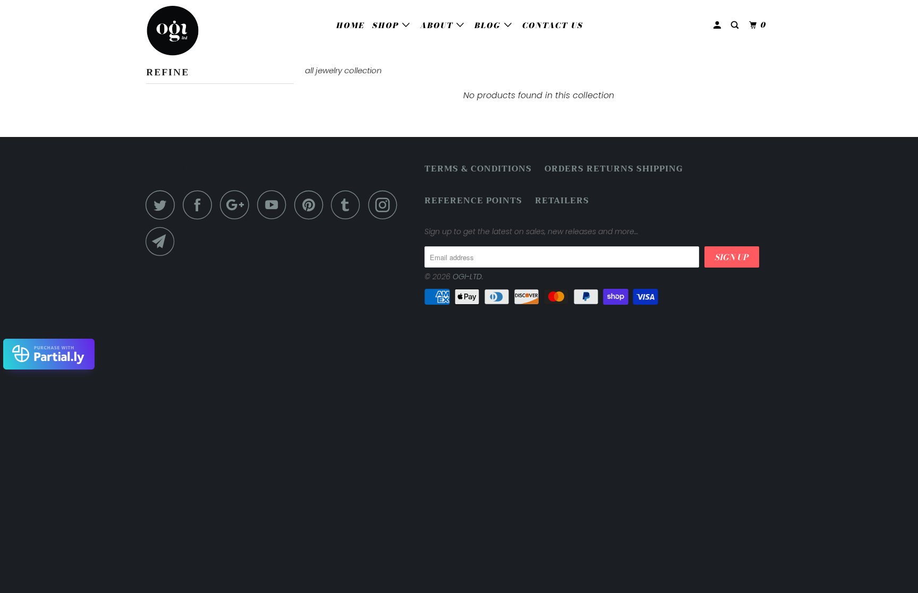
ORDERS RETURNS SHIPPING (614, 169)
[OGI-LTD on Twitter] (163, 204)
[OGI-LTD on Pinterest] (311, 204)
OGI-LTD (467, 276)
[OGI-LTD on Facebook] (200, 204)
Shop (387, 25)
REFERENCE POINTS (473, 201)
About (438, 25)
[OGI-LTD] (200, 31)
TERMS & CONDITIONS (478, 169)
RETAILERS (562, 201)
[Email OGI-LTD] (163, 241)
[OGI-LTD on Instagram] (385, 204)
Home (350, 25)
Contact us (552, 25)
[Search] (736, 25)
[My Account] (718, 25)
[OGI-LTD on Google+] (237, 204)
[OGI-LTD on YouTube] (274, 204)
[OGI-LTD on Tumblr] (348, 204)
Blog (489, 25)
